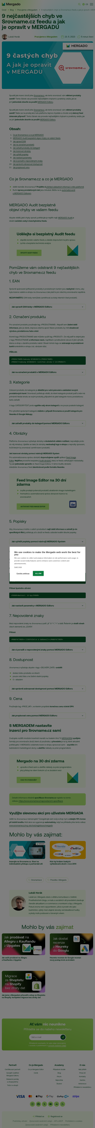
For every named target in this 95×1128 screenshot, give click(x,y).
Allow (38, 573)
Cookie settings (23, 573)
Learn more (18, 567)
